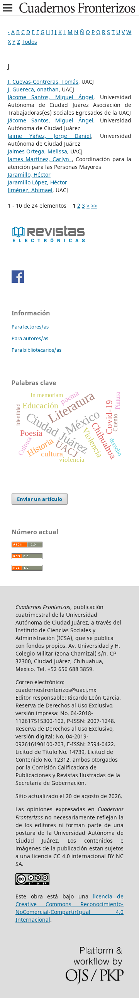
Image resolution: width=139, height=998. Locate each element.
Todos (29, 41)
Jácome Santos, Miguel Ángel (50, 97)
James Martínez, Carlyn (40, 159)
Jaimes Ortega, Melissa (37, 151)
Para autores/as (30, 338)
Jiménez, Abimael (30, 190)
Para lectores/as (30, 326)
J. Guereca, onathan (33, 89)
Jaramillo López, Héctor (37, 182)
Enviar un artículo (39, 499)
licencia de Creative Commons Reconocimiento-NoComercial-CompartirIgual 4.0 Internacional (69, 908)
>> (94, 205)
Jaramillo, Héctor (29, 174)
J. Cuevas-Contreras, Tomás (43, 81)
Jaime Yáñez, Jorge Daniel (49, 135)
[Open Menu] (7, 7)
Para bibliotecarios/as (36, 349)
